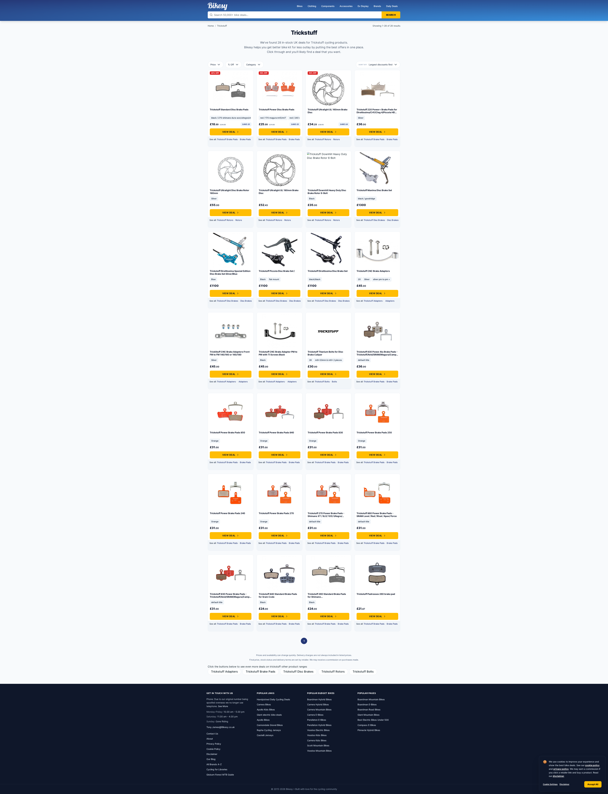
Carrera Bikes (264, 704)
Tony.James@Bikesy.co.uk (220, 727)
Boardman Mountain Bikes (371, 699)
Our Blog (210, 759)
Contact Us (212, 733)
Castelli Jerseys (265, 735)
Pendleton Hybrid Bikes (319, 725)
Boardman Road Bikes (369, 709)
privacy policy (561, 769)
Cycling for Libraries (216, 769)
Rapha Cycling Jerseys (269, 730)
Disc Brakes (393, 220)
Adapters (389, 301)
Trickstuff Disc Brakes (374, 220)
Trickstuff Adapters (373, 301)
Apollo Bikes (263, 719)
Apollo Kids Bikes (266, 709)
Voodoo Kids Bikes (317, 735)
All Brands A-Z (214, 764)
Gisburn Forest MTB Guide (220, 774)
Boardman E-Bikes (367, 704)
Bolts (334, 381)
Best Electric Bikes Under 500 (373, 719)
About (209, 738)
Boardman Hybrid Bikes (319, 699)
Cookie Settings (550, 784)
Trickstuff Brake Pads (227, 139)
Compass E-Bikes (367, 725)
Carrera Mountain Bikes (319, 709)
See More (223, 706)
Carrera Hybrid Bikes (318, 704)
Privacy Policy (213, 743)
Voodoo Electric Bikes (318, 730)
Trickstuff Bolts (322, 381)
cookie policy (592, 765)
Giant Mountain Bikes (369, 714)
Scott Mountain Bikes (318, 745)
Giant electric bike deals (269, 714)
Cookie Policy (213, 749)
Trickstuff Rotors (323, 139)
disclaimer (558, 776)
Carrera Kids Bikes (316, 740)
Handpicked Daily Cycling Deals (273, 699)
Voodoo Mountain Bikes (319, 750)
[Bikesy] (217, 6)
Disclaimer (564, 784)
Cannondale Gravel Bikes (270, 725)
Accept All (592, 784)
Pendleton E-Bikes (316, 719)
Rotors (336, 139)
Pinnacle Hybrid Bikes (369, 730)
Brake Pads (245, 139)
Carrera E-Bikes (315, 714)
